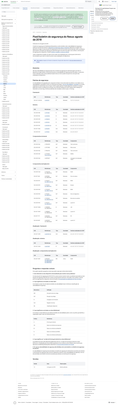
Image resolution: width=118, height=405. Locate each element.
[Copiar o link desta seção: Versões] (39, 359)
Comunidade (28, 402)
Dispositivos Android (58, 7)
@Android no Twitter (55, 385)
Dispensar (104, 18)
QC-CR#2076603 (48, 260)
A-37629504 (47, 116)
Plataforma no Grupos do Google (57, 393)
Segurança (25, 7)
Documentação (5, 5)
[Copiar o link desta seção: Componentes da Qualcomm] (50, 164)
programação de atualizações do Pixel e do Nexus (70, 279)
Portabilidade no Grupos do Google (58, 397)
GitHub (19, 397)
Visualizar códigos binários (23, 391)
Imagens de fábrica (22, 393)
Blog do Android (54, 389)
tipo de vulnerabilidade (68, 84)
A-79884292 (47, 119)
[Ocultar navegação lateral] (15, 403)
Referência (81, 7)
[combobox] (91, 1)
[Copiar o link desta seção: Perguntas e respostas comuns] (56, 268)
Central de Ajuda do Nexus (90, 389)
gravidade (76, 84)
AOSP (34, 32)
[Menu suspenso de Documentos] (17, 1)
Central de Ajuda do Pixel (89, 387)
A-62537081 (47, 234)
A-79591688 (47, 112)
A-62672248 (47, 246)
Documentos (13, 1)
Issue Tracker (87, 397)
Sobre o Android (21, 402)
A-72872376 (47, 122)
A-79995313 (47, 131)
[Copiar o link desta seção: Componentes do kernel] (48, 136)
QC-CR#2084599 (48, 261)
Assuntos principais (35, 7)
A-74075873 (47, 125)
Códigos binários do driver (23, 395)
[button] (7, 19)
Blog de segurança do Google (57, 391)
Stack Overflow (88, 395)
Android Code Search (25, 1)
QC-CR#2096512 (48, 262)
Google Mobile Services (89, 393)
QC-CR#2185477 (48, 204)
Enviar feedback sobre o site (55, 402)
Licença (40, 402)
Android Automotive (70, 7)
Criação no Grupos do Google (57, 395)
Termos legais (35, 402)
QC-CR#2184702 (48, 199)
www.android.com (88, 391)
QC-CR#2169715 (48, 195)
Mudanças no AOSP (43, 20)
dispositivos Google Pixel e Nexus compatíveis (59, 47)
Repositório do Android (22, 385)
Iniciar (112, 18)
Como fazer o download (23, 389)
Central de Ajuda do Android (90, 385)
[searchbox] (8, 12)
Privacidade (45, 402)
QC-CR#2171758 (48, 190)
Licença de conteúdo (67, 374)
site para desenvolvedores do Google (65, 344)
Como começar (16, 7)
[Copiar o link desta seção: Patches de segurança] (49, 80)
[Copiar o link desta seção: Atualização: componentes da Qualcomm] (57, 251)
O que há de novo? (5, 7)
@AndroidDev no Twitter (56, 387)
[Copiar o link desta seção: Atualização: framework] (47, 226)
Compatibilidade (46, 7)
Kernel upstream (48, 155)
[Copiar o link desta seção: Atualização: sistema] (46, 238)
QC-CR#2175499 (48, 181)
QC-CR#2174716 (48, 186)
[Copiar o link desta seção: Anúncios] (40, 68)
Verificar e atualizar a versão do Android (60, 52)
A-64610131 (47, 100)
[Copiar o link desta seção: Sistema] (38, 105)
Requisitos (20, 387)
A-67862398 (47, 128)
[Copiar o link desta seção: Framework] (40, 92)
